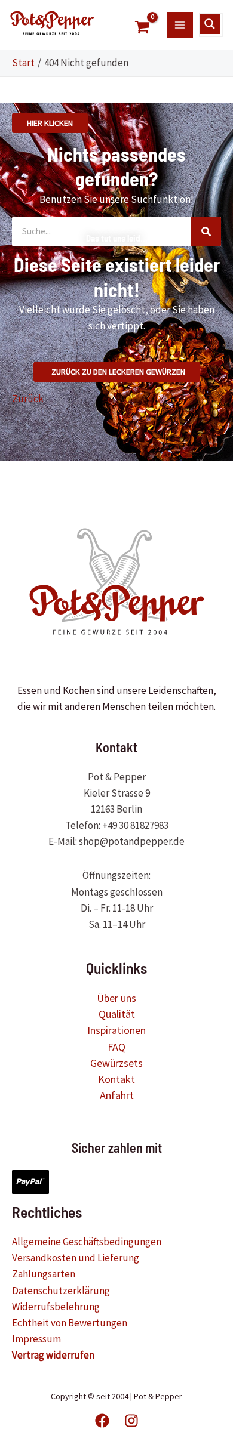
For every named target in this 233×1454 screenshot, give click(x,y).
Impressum (36, 1338)
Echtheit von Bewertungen (69, 1322)
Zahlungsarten (43, 1273)
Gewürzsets (116, 1063)
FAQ (116, 1047)
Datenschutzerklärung (61, 1290)
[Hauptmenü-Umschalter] (180, 25)
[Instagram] (131, 1420)
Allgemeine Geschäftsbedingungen (86, 1241)
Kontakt (116, 1079)
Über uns (116, 998)
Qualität (117, 1014)
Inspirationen (116, 1030)
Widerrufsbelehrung (56, 1306)
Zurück (28, 398)
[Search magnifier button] (210, 24)
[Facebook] (102, 1420)
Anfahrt (117, 1095)
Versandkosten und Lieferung (75, 1257)
